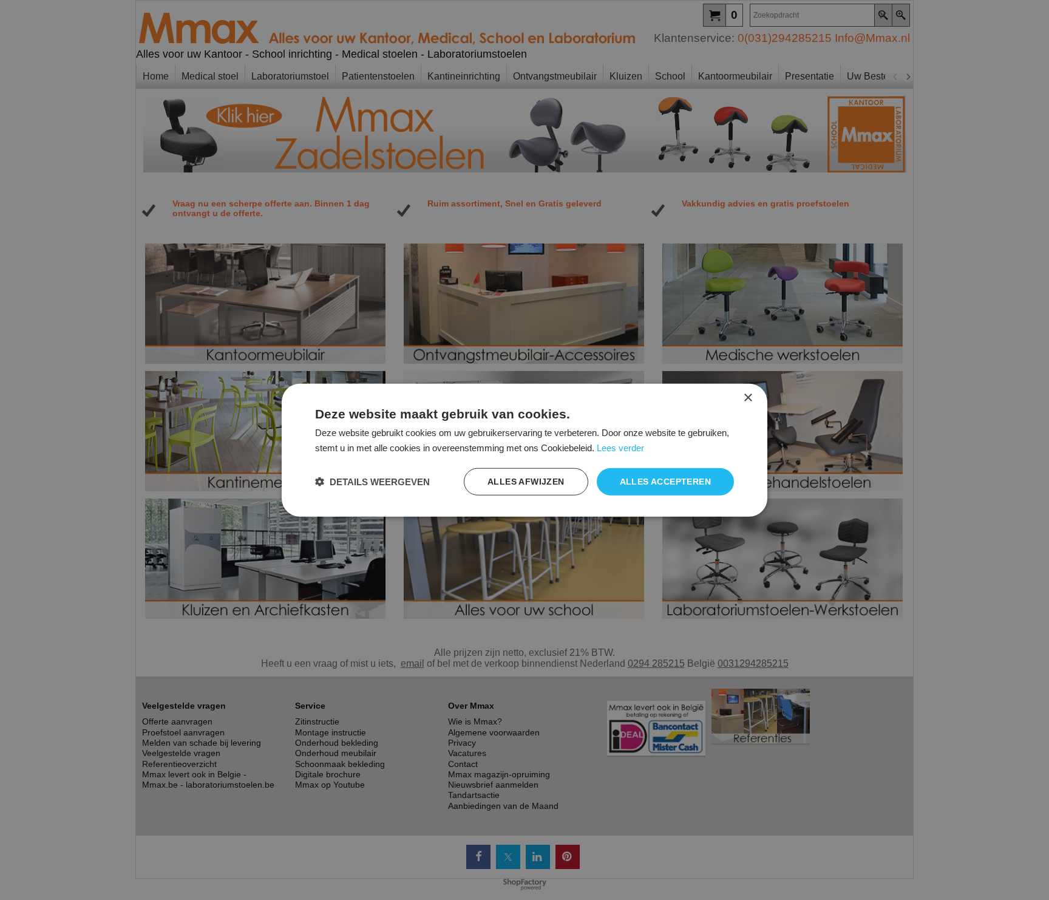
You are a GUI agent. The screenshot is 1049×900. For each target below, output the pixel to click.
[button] (372, 481)
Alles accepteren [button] (665, 481)
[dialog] (524, 450)
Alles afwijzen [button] (526, 481)
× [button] (747, 398)
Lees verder (620, 448)
